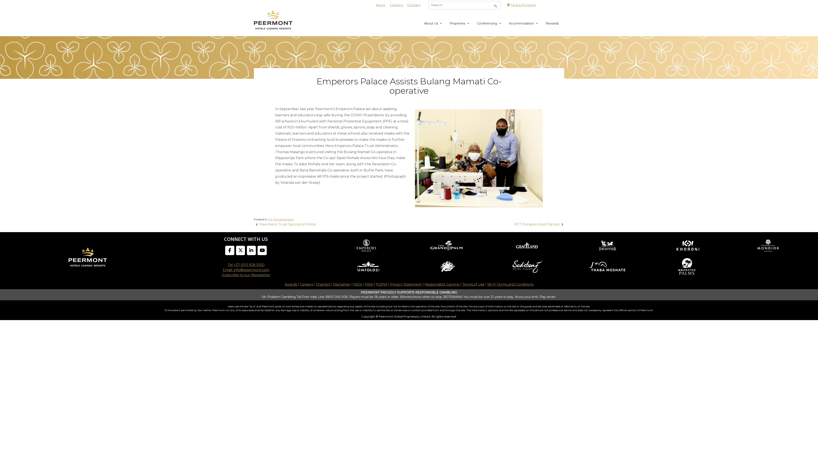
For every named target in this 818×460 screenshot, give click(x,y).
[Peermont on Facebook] (229, 250)
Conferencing (487, 23)
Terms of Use (473, 284)
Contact (413, 5)
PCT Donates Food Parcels (537, 224)
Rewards (552, 23)
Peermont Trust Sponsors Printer (288, 224)
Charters (323, 284)
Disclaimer (342, 284)
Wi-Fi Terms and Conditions (510, 284)
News (380, 5)
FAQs (357, 284)
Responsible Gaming (442, 284)
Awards (291, 284)
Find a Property (523, 5)
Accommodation (521, 23)
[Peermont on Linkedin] (251, 250)
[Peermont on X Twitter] (240, 250)
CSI (270, 219)
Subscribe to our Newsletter (246, 275)
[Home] (273, 23)
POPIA (381, 284)
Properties (457, 23)
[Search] (495, 5)
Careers (396, 5)
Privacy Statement (406, 284)
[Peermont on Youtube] (262, 250)
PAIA (369, 284)
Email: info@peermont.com (246, 270)
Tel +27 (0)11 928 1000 (246, 265)
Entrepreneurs (284, 219)
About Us (431, 23)
